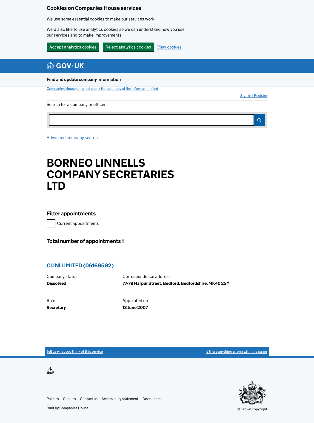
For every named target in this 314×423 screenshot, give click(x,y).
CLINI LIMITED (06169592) (80, 265)
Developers (151, 399)
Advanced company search (72, 137)
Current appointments (78, 223)
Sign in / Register (253, 95)
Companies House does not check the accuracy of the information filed (102, 88)
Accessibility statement (120, 399)
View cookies (169, 47)
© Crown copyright (252, 409)
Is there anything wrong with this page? (236, 351)
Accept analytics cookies (73, 47)
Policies (53, 399)
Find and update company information (84, 79)
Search (259, 120)
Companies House (73, 408)
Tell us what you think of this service (75, 351)
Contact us (88, 399)
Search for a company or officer (76, 104)
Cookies (69, 399)
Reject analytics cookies (128, 47)
